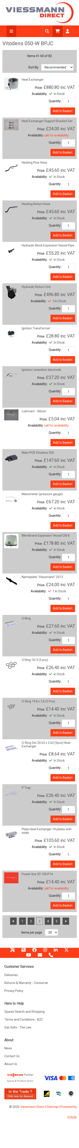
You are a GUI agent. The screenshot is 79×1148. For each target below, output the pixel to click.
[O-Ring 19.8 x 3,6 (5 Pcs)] (11, 706)
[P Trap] (11, 793)
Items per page (31, 932)
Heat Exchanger (33, 79)
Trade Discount (12, 951)
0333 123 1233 (50, 956)
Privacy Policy (13, 991)
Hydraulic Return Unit (36, 287)
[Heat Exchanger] (11, 83)
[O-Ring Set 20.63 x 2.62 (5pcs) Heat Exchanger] (11, 748)
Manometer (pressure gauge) (42, 494)
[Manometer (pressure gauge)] (11, 499)
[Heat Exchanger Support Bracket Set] (11, 124)
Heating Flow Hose (34, 162)
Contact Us (12, 1056)
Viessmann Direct (32, 1107)
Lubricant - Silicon (34, 411)
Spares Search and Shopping (24, 1011)
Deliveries (11, 975)
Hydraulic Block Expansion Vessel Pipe (48, 245)
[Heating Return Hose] (11, 209)
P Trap (26, 787)
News (23, 951)
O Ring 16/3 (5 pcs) (35, 660)
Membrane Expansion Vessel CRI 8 (46, 535)
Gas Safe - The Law (17, 1027)
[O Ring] (11, 623)
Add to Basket (62, 111)
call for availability (56, 135)
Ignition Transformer (36, 328)
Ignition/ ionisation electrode (41, 369)
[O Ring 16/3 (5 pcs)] (11, 665)
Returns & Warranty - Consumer (26, 983)
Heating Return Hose (36, 204)
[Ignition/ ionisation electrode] (11, 375)
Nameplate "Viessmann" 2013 (42, 577)
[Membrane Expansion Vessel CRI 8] (11, 541)
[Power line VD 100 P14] (11, 877)
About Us (10, 1064)
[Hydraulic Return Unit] (11, 292)
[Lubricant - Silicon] (11, 414)
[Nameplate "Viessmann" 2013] (11, 581)
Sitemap (52, 1107)
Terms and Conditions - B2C (23, 1019)
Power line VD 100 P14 (37, 874)
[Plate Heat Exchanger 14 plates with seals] (11, 834)
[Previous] (13, 921)
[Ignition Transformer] (11, 333)
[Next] (66, 921)
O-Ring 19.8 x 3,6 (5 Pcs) (38, 701)
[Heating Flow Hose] (11, 168)
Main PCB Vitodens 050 (38, 452)
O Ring (26, 618)
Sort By (33, 67)
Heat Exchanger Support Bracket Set (47, 121)
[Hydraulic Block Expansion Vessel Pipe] (11, 250)
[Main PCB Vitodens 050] (11, 458)
